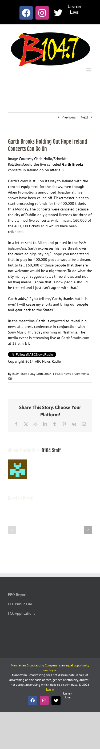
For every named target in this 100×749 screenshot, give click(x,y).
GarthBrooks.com (75, 337)
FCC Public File (20, 604)
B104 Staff (19, 374)
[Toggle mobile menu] (89, 70)
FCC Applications (21, 613)
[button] (12, 530)
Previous (69, 117)
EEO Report (17, 594)
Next (84, 117)
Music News (63, 374)
